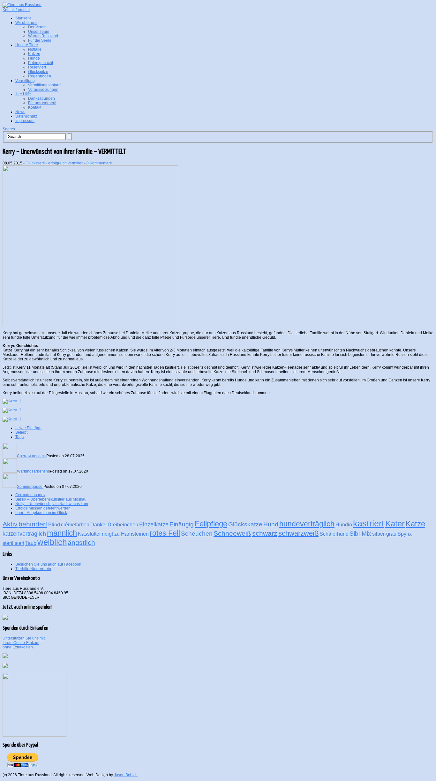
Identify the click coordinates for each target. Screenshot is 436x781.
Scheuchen (197, 533)
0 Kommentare (99, 163)
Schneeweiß (232, 533)
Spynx (404, 534)
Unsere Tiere (26, 45)
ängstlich (81, 542)
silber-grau (384, 534)
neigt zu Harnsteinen (125, 534)
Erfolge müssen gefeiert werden (43, 508)
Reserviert (37, 67)
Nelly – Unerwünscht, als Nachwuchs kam (51, 504)
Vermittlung (25, 80)
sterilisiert (13, 543)
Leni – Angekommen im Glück (41, 512)
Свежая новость (31, 456)
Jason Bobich (126, 775)
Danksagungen (41, 98)
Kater (395, 523)
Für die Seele (39, 40)
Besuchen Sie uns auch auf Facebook (48, 564)
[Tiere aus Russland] (22, 5)
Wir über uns (26, 22)
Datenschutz (26, 116)
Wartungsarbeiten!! (33, 471)
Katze (415, 523)
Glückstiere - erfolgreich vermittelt (54, 163)
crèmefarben (75, 524)
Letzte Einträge (28, 428)
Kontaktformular (16, 10)
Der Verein (37, 27)
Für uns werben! (42, 103)
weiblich (52, 542)
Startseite (23, 18)
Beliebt (21, 432)
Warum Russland (43, 36)
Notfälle (34, 49)
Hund (270, 524)
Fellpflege (211, 523)
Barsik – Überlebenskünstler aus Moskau (50, 499)
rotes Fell (165, 533)
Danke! (98, 524)
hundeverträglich (307, 524)
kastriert (368, 523)
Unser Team (38, 31)
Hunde (34, 58)
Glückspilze (38, 71)
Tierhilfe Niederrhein (33, 569)
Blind (54, 524)
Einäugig (181, 524)
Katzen (34, 54)
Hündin (343, 524)
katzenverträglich (24, 534)
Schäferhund (334, 534)
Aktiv (10, 524)
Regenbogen (39, 76)
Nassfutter (89, 534)
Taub (30, 543)
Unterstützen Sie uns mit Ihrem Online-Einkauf (24, 642)
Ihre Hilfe (23, 94)
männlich (62, 533)
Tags (19, 437)
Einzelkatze (154, 524)
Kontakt (34, 107)
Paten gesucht (40, 63)
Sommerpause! (30, 486)
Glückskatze (245, 524)
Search (9, 129)
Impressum (24, 121)
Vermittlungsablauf (44, 85)
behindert (33, 524)
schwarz (264, 533)
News (20, 112)
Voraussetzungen (43, 89)
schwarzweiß (298, 533)
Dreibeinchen (123, 524)
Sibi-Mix (360, 533)
